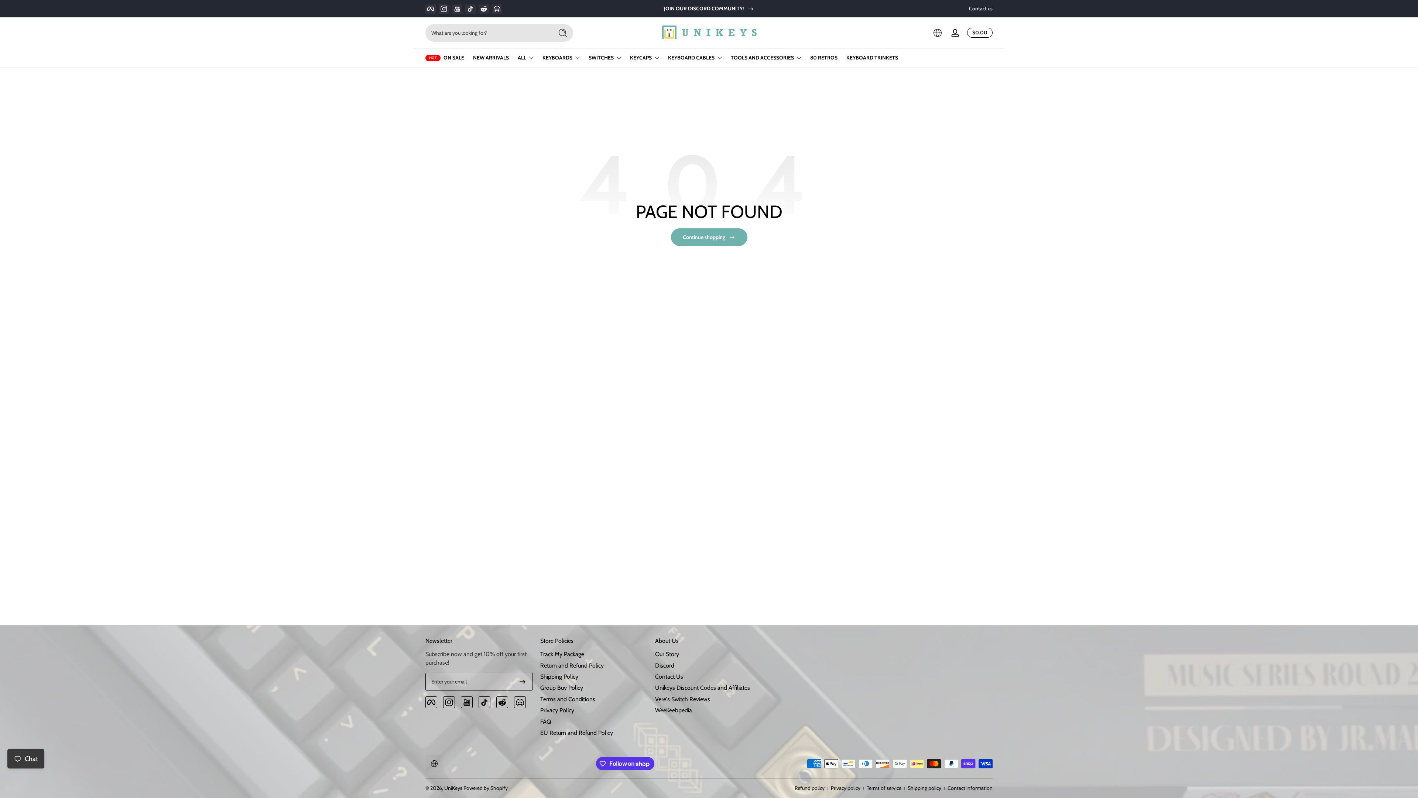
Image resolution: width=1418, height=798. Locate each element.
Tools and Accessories (762, 57)
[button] (937, 33)
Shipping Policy (559, 676)
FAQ (545, 721)
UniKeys (453, 788)
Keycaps (641, 57)
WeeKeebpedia (673, 710)
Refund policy (810, 788)
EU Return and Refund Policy (576, 732)
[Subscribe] (522, 681)
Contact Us (669, 676)
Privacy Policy (557, 710)
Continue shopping (704, 237)
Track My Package (562, 654)
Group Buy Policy (561, 687)
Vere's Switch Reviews (682, 699)
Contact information (970, 788)
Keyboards (557, 57)
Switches (601, 57)
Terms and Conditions (567, 699)
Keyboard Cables (691, 57)
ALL (522, 57)
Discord (664, 665)
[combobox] (487, 33)
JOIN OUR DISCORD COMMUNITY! (704, 8)
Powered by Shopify (485, 788)
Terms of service (884, 788)
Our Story (667, 654)
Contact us (981, 8)
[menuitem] (594, 654)
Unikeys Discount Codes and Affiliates (702, 687)
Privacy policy (845, 788)
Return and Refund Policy (572, 665)
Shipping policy (924, 788)
